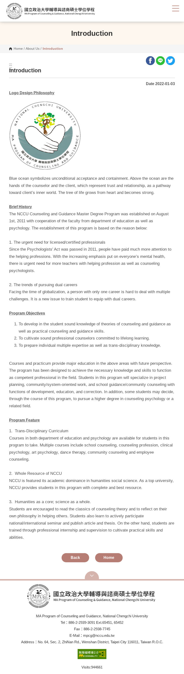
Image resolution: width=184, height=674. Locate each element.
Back (75, 558)
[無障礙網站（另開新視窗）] (92, 656)
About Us (33, 48)
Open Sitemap (92, 575)
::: (10, 65)
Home (18, 48)
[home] (59, 11)
